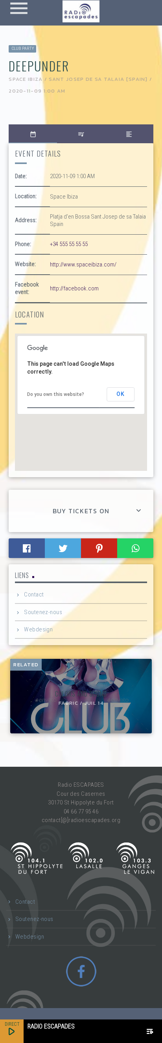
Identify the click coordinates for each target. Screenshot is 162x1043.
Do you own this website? (55, 394)
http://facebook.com (74, 288)
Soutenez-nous (43, 612)
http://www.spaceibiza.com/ (83, 264)
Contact (34, 594)
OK (120, 394)
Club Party (22, 48)
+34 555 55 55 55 (69, 244)
